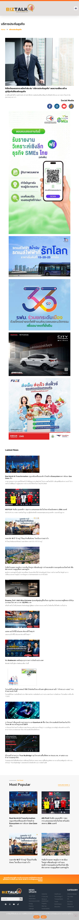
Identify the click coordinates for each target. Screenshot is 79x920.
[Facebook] (5, 904)
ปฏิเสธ (44, 917)
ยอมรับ (36, 917)
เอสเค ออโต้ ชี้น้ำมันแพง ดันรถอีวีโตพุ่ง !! (19, 631)
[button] (75, 8)
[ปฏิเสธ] (75, 915)
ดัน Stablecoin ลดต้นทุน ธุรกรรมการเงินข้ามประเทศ (24, 660)
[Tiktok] (71, 106)
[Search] (21, 899)
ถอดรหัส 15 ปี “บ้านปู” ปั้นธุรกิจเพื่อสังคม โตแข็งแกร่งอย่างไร (27, 538)
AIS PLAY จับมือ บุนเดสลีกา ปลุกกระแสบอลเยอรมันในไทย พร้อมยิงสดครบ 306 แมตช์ (36, 509)
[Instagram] (56, 106)
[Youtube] (64, 106)
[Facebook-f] (49, 106)
